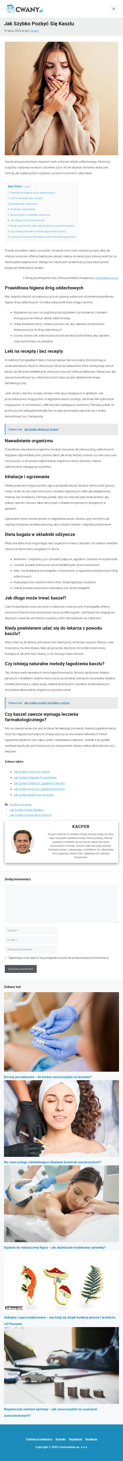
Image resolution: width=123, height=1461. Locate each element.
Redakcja (91, 1439)
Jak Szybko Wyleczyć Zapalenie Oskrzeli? (39, 783)
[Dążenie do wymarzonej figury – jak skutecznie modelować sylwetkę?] (61, 1204)
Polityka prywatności (39, 1439)
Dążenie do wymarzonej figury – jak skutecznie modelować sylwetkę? (55, 1247)
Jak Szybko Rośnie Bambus (26, 810)
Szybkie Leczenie (20, 804)
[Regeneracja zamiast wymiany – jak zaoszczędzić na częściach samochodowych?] (61, 1366)
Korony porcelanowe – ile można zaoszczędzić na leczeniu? (48, 1077)
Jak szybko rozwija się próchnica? (30, 815)
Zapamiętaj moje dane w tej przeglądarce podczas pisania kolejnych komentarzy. (58, 957)
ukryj (26, 186)
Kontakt (61, 1439)
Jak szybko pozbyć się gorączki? (33, 794)
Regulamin (75, 1439)
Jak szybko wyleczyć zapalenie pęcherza (39, 789)
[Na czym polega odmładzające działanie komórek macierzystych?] (61, 1119)
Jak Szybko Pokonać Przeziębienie (35, 777)
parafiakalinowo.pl (107, 278)
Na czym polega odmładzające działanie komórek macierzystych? (52, 1162)
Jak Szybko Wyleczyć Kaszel (31, 771)
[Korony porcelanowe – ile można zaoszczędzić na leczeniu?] (61, 1033)
